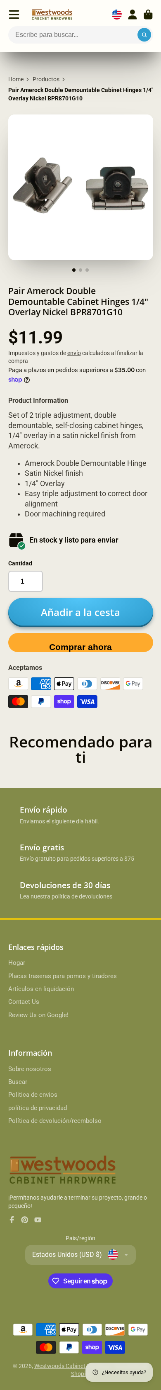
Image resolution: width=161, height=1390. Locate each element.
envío (74, 353)
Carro (148, 14)
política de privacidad (37, 1108)
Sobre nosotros (29, 1069)
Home (16, 79)
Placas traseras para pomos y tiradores (62, 976)
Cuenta (132, 14)
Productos (46, 79)
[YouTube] (38, 1220)
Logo (52, 14)
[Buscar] (144, 35)
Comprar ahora (80, 647)
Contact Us (23, 1001)
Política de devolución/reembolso (55, 1121)
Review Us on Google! (38, 1015)
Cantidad (20, 563)
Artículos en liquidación (41, 989)
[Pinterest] (24, 1220)
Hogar (16, 962)
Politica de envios (32, 1094)
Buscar (17, 1082)
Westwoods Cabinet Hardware (73, 1366)
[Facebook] (12, 1220)
